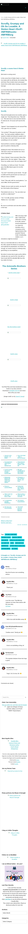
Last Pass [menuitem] (8, 899)
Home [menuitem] (2, 17)
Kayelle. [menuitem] (16, 764)
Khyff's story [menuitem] (14, 381)
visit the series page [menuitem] (14, 272)
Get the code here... (6, 522)
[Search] (25, 697)
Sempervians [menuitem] (5, 545)
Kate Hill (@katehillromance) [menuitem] (14, 626)
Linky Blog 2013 (24, 524)
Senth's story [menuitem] (14, 354)
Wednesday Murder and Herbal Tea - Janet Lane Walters (7, 480)
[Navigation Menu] (25, 8)
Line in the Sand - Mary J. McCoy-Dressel (21, 457)
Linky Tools (19, 524)
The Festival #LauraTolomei (21, 501)
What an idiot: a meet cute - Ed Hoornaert (21, 495)
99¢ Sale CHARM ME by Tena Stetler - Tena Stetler (21, 471)
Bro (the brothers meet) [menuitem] (14, 327)
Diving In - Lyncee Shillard (8, 487)
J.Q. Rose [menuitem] (8, 594)
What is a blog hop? (6, 520)
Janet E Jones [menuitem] (20, 396)
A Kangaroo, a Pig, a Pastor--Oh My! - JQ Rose (21, 479)
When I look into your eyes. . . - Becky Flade (8, 495)
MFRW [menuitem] (12, 543)
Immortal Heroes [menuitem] (16, 537)
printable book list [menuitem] (14, 390)
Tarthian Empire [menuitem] (6, 548)
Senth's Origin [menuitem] (14, 299)
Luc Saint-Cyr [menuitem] (5, 543)
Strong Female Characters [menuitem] (17, 545)
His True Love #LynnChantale (8, 507)
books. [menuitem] (17, 760)
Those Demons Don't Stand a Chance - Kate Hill (21, 463)
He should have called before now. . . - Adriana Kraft (8, 463)
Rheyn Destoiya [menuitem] (19, 543)
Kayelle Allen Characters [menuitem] (17, 540)
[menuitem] (5, 8)
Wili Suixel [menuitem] (14, 548)
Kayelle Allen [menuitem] (5, 37)
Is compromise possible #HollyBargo (8, 501)
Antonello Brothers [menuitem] (10, 534)
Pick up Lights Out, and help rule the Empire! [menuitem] (14, 705)
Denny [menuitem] (7, 566)
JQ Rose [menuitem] (8, 606)
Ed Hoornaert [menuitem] (9, 652)
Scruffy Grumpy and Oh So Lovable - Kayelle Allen (8, 471)
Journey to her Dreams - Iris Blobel (8, 457)
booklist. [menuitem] (18, 762)
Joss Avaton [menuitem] (5, 540)
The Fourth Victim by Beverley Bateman (20, 508)
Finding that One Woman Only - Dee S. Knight (21, 488)
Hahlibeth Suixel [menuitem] (6, 537)
